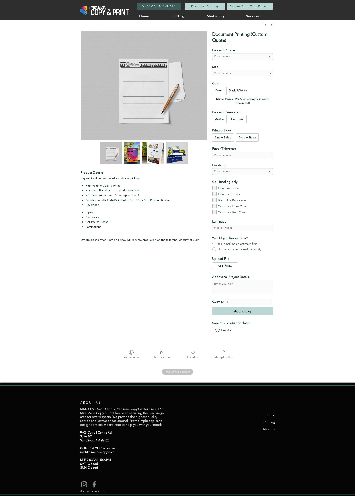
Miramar (269, 429)
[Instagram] (84, 484)
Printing (269, 422)
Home (270, 415)
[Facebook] (94, 484)
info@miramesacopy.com (97, 452)
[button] (261, 16)
